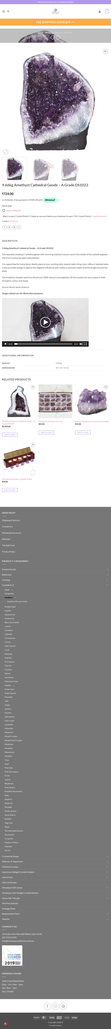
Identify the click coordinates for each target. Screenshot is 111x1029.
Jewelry (8, 709)
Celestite (8, 634)
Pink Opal (9, 768)
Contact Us (7, 526)
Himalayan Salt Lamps (12, 887)
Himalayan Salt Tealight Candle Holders (20, 893)
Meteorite (9, 732)
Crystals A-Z (57, 33)
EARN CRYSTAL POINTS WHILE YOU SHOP (55, 2)
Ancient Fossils (9, 569)
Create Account (99, 216)
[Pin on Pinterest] (14, 227)
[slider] (43, 344)
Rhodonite (9, 783)
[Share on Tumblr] (19, 227)
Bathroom (7, 574)
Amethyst (68, 33)
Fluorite (8, 665)
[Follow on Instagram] (55, 1006)
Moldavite (9, 744)
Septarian (9, 803)
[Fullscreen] (85, 344)
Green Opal (9, 689)
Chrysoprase (10, 638)
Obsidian (8, 756)
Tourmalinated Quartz (14, 831)
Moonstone (9, 752)
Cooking (6, 580)
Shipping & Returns (11, 520)
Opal (7, 764)
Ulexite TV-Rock (11, 842)
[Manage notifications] (5, 1024)
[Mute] (81, 344)
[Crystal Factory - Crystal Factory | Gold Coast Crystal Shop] (55, 11)
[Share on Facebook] (4, 227)
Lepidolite (9, 724)
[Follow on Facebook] (47, 1006)
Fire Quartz (9, 662)
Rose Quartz (10, 787)
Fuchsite (8, 669)
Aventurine (9, 618)
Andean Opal (10, 606)
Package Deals (8, 908)
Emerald (8, 658)
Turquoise (9, 838)
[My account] (99, 11)
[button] (3, 11)
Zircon (7, 850)
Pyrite (7, 775)
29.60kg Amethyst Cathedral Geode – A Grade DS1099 (18, 422)
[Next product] (53, 37)
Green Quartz (10, 693)
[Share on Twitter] (9, 227)
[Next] (103, 101)
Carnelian (9, 630)
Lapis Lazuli (9, 720)
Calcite (8, 626)
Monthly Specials (10, 903)
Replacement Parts (11, 913)
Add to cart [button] (10, 435)
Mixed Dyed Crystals (13, 740)
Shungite (8, 807)
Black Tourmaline (12, 622)
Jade (6, 701)
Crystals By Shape (10, 856)
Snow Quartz (10, 815)
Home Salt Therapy (11, 898)
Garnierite (9, 677)
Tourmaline (9, 834)
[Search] (8, 11)
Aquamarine (10, 614)
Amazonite (9, 593)
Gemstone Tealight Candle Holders (18, 872)
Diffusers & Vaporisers (12, 861)
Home (40, 33)
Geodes (8, 685)
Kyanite (8, 713)
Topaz (7, 827)
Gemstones (7, 877)
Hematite (8, 697)
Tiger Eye (8, 823)
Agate (7, 589)
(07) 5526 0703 (9, 937)
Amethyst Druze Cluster (17, 601)
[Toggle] (107, 569)
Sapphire (8, 799)
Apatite (8, 610)
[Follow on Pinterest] (63, 1006)
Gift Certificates (9, 882)
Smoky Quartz (10, 811)
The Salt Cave (8, 545)
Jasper (7, 705)
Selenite (5, 919)
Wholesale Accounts (11, 532)
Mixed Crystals (11, 736)
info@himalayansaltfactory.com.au (18, 941)
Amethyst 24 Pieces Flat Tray (51, 421)
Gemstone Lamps (10, 866)
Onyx (7, 760)
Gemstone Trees (11, 681)
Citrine (8, 642)
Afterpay (6, 539)
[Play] (5, 344)
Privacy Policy (8, 551)
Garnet (7, 673)
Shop (47, 33)
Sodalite (8, 819)
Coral (7, 650)
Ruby (7, 795)
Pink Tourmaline (11, 772)
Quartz (7, 779)
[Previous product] (58, 37)
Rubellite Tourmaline (13, 791)
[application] (45, 322)
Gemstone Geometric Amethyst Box (17, 479)
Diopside (8, 654)
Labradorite (9, 716)
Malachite (9, 728)
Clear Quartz (10, 646)
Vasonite (8, 846)
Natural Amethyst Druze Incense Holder (92, 421)
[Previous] (7, 101)
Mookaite (9, 748)
